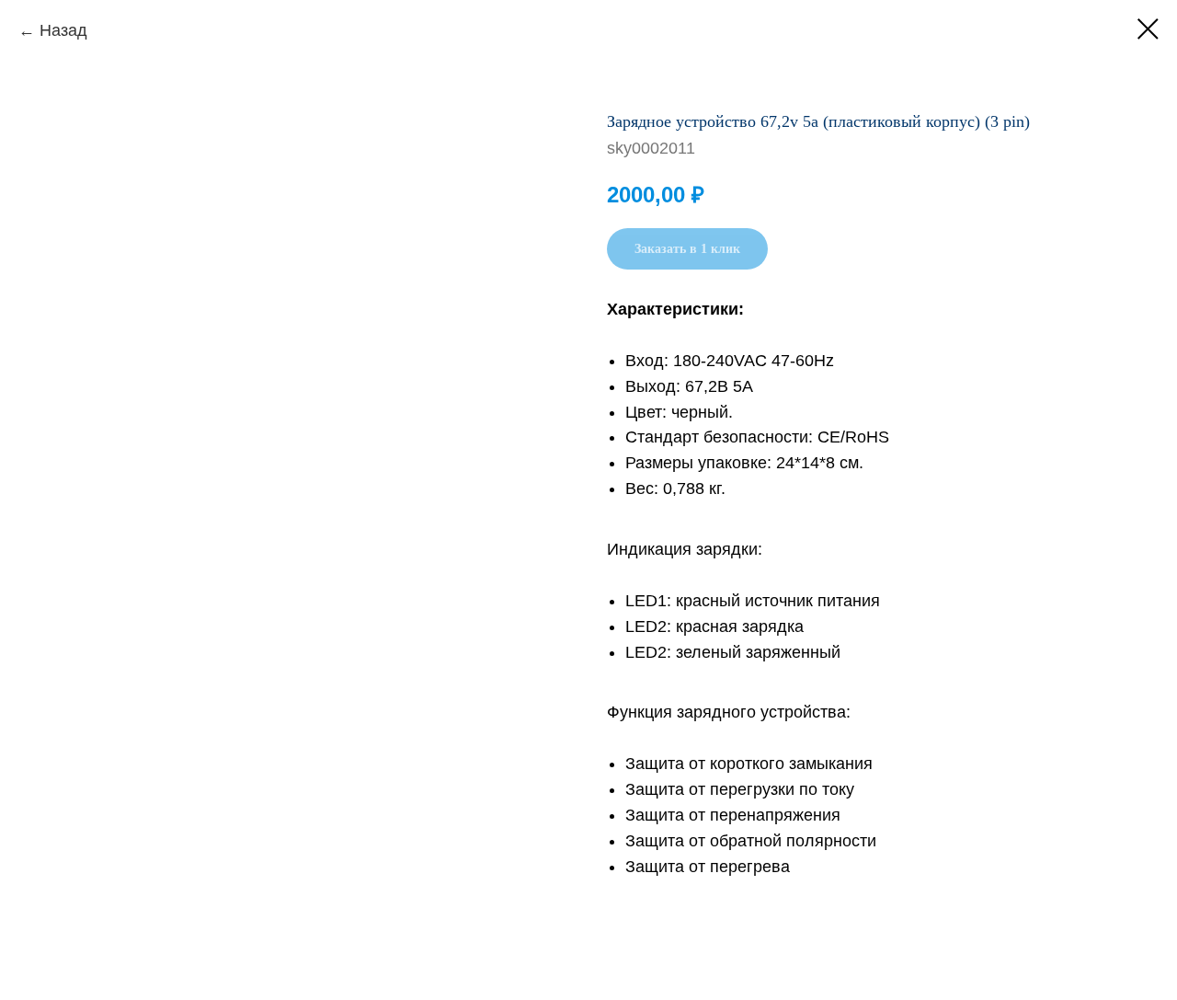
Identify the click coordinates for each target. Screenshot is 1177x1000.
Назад (63, 30)
